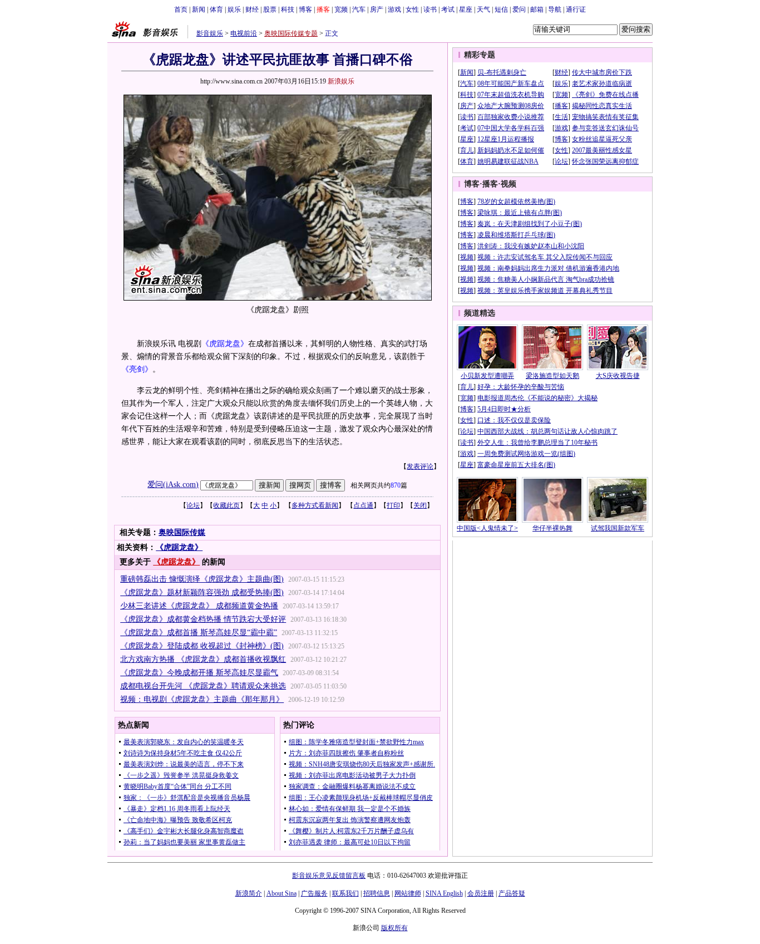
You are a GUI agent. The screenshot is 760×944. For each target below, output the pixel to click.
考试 (448, 9)
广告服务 (314, 893)
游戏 (394, 9)
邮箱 (537, 9)
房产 (376, 9)
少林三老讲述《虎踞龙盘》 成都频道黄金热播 (199, 606)
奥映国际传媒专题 (291, 33)
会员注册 (480, 893)
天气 (483, 9)
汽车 (359, 9)
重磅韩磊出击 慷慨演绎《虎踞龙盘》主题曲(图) (202, 579)
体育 (216, 9)
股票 (270, 9)
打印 (393, 505)
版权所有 (394, 928)
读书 (430, 9)
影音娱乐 (209, 33)
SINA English (444, 893)
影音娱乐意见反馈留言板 (329, 875)
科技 (287, 9)
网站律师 (407, 893)
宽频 (341, 9)
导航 (554, 9)
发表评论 (420, 466)
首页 (180, 9)
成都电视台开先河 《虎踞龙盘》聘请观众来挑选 (203, 686)
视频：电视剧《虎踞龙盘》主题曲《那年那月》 (202, 699)
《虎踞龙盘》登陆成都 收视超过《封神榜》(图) (202, 646)
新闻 (198, 9)
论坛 (193, 505)
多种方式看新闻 (315, 505)
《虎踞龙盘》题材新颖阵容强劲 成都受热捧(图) (202, 592)
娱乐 (234, 9)
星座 (465, 9)
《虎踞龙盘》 (224, 344)
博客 (305, 9)
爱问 (519, 9)
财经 (252, 9)
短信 (501, 9)
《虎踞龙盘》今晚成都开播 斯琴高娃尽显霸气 (199, 672)
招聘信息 (376, 893)
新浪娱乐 (341, 81)
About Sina (282, 893)
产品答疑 (512, 893)
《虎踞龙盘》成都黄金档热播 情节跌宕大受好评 (203, 619)
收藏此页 (226, 505)
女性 (412, 9)
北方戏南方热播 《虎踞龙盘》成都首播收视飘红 (203, 659)
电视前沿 (243, 33)
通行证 (576, 9)
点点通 (363, 505)
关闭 (420, 505)
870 (396, 485)
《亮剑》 (136, 369)
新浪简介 (248, 893)
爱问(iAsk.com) (173, 484)
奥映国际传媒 (182, 532)
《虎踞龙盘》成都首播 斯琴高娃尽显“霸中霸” (198, 632)
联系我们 (345, 893)
